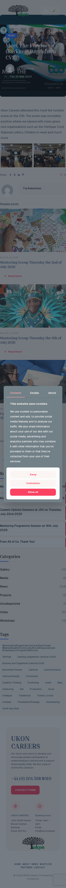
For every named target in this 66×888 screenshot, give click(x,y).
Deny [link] (33, 474)
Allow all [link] (33, 491)
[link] (33, 483)
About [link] (52, 393)
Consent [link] (15, 393)
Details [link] (34, 393)
